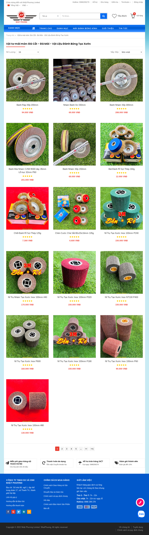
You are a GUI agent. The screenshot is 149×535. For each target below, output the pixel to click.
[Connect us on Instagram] (29, 512)
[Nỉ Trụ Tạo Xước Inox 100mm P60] (121, 336)
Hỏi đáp (47, 500)
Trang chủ (10, 35)
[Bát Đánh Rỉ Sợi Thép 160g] (121, 144)
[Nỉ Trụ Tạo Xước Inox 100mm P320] (74, 272)
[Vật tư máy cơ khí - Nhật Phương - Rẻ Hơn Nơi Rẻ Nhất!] (21, 16)
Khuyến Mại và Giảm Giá (53, 492)
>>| (92, 449)
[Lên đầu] (5, 529)
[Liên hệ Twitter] (19, 512)
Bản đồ (46, 508)
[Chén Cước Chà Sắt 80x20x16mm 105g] (74, 208)
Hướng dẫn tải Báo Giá (15, 501)
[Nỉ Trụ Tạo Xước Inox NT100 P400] (121, 272)
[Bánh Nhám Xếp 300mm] (121, 80)
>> (86, 449)
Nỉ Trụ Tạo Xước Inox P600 (27, 361)
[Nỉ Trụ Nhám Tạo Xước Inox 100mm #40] (27, 272)
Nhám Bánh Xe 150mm (74, 105)
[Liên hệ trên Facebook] (8, 512)
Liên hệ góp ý (11, 497)
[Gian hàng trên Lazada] (24, 512)
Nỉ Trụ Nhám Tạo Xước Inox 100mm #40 (27, 297)
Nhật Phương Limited (30, 527)
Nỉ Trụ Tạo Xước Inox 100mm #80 (27, 425)
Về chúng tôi (124, 527)
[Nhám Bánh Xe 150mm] (74, 80)
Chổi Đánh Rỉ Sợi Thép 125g (27, 233)
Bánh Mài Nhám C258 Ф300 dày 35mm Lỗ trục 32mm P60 (27, 171)
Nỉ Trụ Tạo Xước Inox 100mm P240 (121, 233)
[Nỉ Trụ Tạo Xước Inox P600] (27, 336)
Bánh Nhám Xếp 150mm (74, 169)
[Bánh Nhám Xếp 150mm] (74, 144)
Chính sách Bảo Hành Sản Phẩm (57, 504)
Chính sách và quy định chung (56, 496)
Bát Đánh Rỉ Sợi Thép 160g (122, 169)
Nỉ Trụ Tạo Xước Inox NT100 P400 (121, 297)
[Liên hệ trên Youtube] (13, 512)
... (80, 449)
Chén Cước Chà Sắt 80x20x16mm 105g (74, 233)
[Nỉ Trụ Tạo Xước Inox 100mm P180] (74, 336)
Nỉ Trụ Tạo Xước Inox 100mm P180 (74, 361)
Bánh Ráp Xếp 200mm (27, 105)
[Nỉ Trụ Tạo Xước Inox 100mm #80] (27, 400)
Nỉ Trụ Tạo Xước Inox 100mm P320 (74, 297)
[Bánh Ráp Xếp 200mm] (27, 80)
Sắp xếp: (115, 52)
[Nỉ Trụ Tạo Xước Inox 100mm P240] (121, 208)
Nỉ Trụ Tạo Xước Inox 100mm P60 (121, 361)
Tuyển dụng (138, 527)
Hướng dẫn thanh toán (15, 505)
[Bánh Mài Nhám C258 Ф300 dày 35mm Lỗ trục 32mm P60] (27, 144)
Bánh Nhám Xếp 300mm (121, 105)
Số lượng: (11, 52)
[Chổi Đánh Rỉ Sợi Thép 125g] (27, 208)
